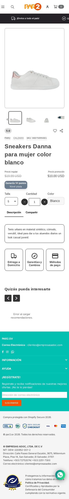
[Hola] (47, 7)
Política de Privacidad (37, 482)
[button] (14, 260)
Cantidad (31, 193)
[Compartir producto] (61, 131)
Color (51, 193)
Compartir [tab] (32, 212)
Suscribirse (11, 403)
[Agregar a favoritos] (55, 131)
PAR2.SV (7, 338)
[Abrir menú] (4, 7)
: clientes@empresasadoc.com (43, 344)
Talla (7, 193)
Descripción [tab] (14, 212)
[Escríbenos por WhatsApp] (60, 475)
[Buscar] (12, 7)
